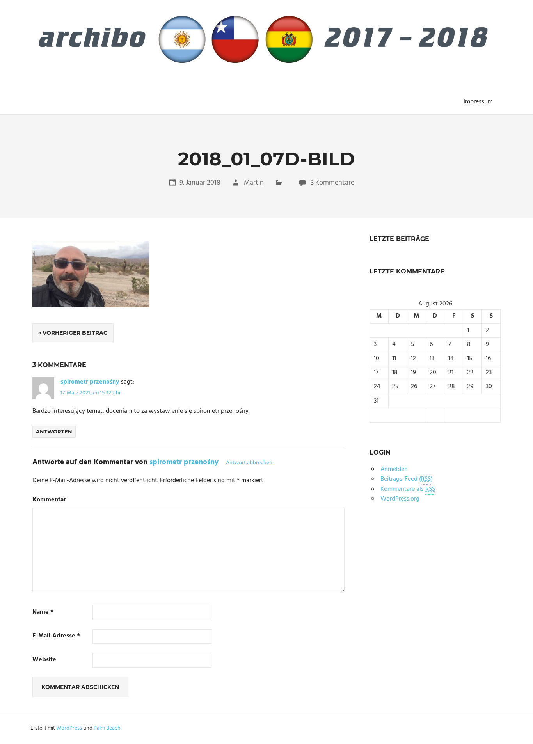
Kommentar (49, 500)
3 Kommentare (332, 182)
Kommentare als (407, 489)
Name (42, 612)
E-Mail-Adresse (56, 636)
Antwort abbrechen (249, 462)
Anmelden (394, 469)
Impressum (478, 102)
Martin (254, 182)
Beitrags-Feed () (406, 479)
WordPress (69, 728)
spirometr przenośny (89, 382)
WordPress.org (399, 499)
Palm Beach (107, 728)
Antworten (54, 431)
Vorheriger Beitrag (75, 332)
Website (44, 660)
